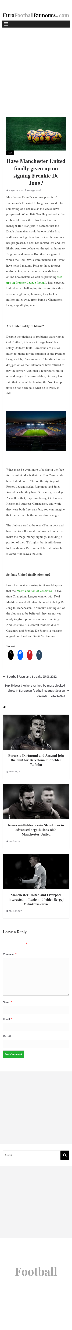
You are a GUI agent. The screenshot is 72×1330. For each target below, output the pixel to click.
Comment (10, 954)
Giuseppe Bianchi (34, 190)
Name (7, 1002)
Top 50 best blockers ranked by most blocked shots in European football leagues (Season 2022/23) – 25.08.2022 (35, 691)
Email (7, 1019)
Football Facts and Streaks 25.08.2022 (32, 677)
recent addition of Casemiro (34, 591)
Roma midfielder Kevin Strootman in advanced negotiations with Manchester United (36, 830)
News (10, 153)
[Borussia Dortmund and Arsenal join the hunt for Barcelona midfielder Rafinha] (36, 717)
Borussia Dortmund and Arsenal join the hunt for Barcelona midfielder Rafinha (36, 760)
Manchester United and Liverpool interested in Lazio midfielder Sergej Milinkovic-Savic (36, 899)
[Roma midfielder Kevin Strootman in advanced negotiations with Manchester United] (36, 786)
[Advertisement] (36, 65)
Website (7, 1036)
